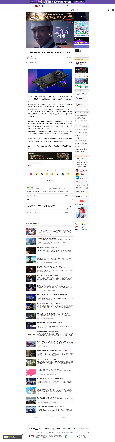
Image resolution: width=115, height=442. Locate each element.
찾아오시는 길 (72, 432)
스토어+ (87, 59)
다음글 (31, 195)
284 (56, 416)
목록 (27, 195)
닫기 (22, 435)
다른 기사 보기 (37, 191)
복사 (37, 62)
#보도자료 (36, 162)
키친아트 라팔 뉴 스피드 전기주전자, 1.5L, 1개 (82, 160)
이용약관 (46, 432)
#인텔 (40, 162)
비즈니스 (41, 432)
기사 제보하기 (44, 191)
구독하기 (30, 191)
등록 (70, 206)
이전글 (35, 195)
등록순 (31, 199)
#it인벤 (32, 162)
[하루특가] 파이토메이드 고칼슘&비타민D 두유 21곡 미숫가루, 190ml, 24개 (82, 166)
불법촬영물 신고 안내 (65, 432)
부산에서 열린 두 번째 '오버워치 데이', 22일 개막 (57, 188)
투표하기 (81, 201)
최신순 (34, 199)
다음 (59, 416)
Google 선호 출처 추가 (31, 62)
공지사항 (77, 432)
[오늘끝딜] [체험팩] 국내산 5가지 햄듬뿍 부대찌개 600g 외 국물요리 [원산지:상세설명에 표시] (82, 158)
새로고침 (72, 199)
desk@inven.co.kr (34, 58)
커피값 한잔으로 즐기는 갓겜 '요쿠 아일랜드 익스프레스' (58, 191)
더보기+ (87, 46)
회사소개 (37, 432)
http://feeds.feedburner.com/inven (34, 223)
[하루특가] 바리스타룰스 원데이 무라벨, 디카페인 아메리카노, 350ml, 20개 (82, 164)
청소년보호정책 (58, 432)
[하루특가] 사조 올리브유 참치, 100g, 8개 (82, 162)
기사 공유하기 (49, 180)
